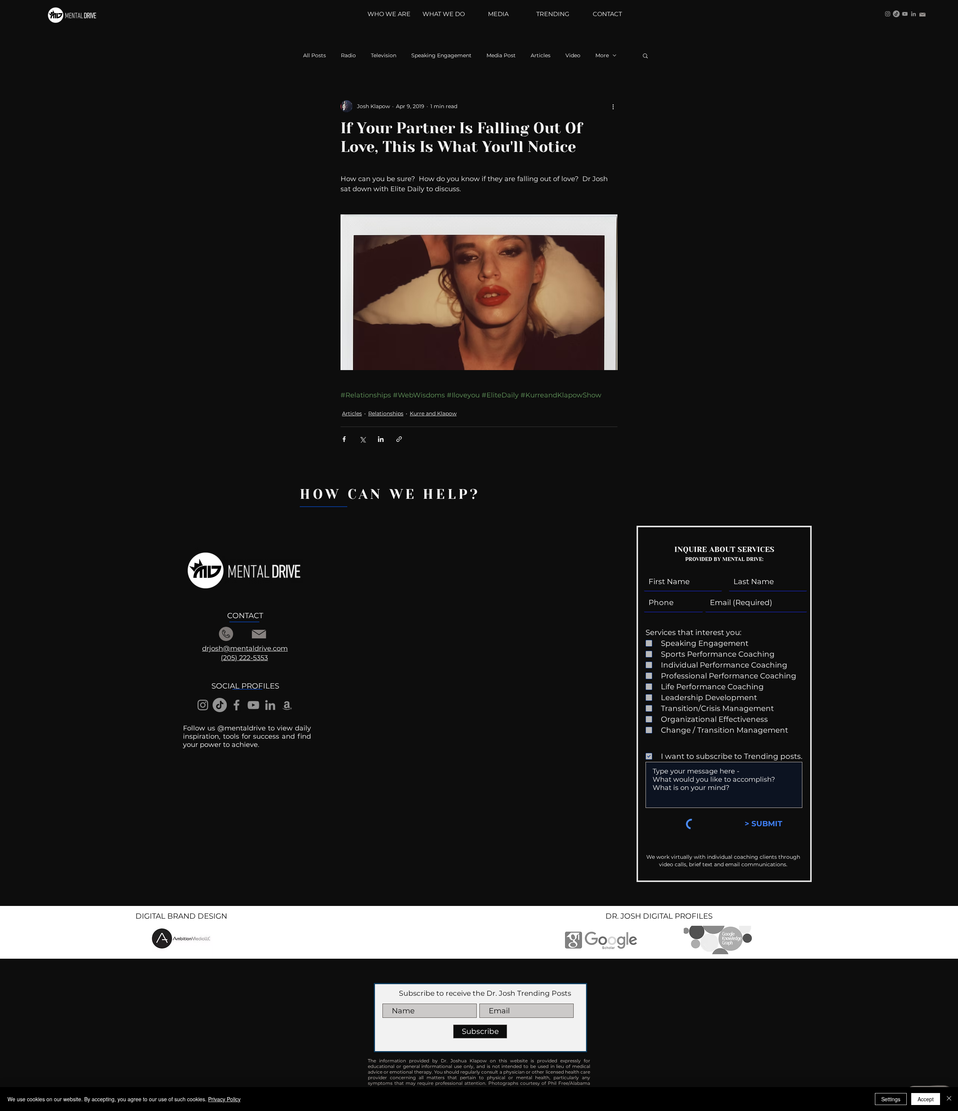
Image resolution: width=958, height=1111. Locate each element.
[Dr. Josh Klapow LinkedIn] (913, 13)
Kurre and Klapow (433, 413)
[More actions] (612, 106)
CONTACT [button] (245, 615)
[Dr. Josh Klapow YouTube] (904, 13)
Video (572, 55)
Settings (890, 1099)
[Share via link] (399, 439)
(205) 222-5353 (244, 658)
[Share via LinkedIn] (380, 439)
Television (383, 55)
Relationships (385, 413)
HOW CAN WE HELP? (390, 494)
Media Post (501, 55)
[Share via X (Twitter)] (362, 439)
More (602, 55)
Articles (540, 55)
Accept (926, 1099)
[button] (645, 55)
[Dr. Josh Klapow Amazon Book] (287, 705)
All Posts (314, 55)
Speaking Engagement (441, 55)
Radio (348, 55)
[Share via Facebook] (344, 439)
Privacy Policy (224, 1099)
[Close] (949, 1099)
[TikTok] (896, 13)
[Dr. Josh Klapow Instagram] (887, 13)
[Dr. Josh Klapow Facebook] (236, 705)
